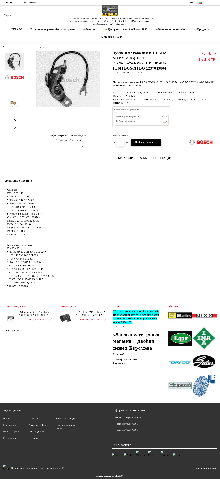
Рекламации (9, 425)
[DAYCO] (180, 362)
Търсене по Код (37, 425)
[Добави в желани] (214, 136)
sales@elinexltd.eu (133, 417)
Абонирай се (12, 330)
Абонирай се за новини (126, 360)
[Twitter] (215, 2)
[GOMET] (180, 386)
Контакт (33, 418)
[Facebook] (210, 2)
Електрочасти (17, 47)
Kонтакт (91, 29)
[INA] (204, 339)
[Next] (50, 319)
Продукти (203, 29)
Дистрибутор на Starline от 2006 (127, 29)
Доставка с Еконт (111, 37)
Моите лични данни (206, 468)
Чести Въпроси (11, 431)
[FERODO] (204, 316)
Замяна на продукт (66, 418)
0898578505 (30, 2)
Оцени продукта (78, 135)
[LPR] (180, 339)
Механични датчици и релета (37, 47)
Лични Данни (36, 431)
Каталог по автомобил (172, 29)
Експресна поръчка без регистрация (52, 29)
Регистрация (9, 438)
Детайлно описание (18, 180)
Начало (6, 47)
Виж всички (119, 363)
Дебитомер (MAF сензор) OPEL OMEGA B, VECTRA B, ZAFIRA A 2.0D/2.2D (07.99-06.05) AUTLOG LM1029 (90, 314)
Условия (33, 438)
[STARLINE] (180, 315)
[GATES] (204, 362)
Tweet (84, 146)
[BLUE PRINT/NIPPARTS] (204, 386)
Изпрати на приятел (58, 135)
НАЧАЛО (16, 29)
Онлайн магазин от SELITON (110, 476)
